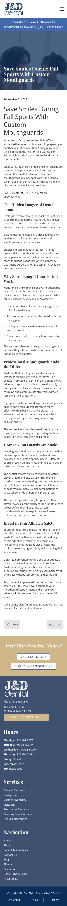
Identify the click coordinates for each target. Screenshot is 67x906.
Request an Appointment (28, 608)
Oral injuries (11, 216)
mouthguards (29, 373)
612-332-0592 (31, 193)
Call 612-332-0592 (33, 657)
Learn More (54, 27)
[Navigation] (62, 8)
